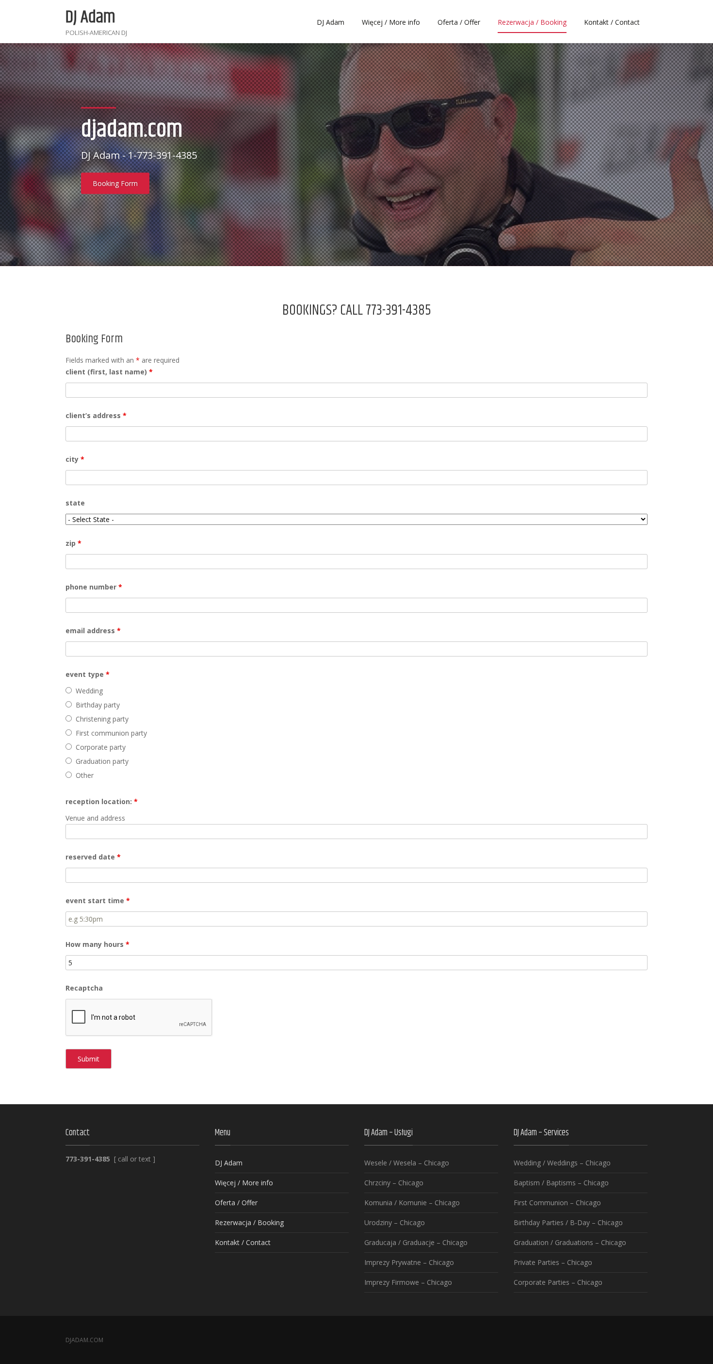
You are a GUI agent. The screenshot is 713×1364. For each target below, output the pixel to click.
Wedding (89, 690)
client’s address (96, 415)
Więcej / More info (391, 22)
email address (93, 630)
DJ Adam (330, 22)
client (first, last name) (109, 371)
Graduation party (102, 761)
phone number (93, 586)
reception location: (101, 801)
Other (85, 775)
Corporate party (101, 747)
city (74, 459)
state (75, 502)
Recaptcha (84, 988)
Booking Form (115, 183)
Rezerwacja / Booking (532, 22)
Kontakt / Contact (612, 22)
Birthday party (98, 704)
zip (73, 543)
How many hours (97, 944)
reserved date (93, 856)
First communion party (111, 733)
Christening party (102, 719)
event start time (97, 900)
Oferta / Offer (459, 22)
